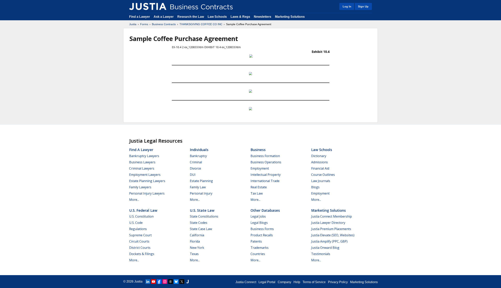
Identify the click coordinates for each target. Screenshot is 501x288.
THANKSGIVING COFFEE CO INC (200, 24)
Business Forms (262, 229)
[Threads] (170, 281)
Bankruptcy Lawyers (144, 156)
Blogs (315, 187)
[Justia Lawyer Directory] (187, 281)
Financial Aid (320, 168)
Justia (132, 24)
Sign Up (363, 6)
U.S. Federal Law (143, 210)
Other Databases (265, 210)
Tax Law (256, 193)
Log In (347, 6)
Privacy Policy (338, 282)
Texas (194, 254)
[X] (181, 281)
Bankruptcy (198, 156)
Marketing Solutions (290, 16)
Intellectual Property (265, 174)
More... (134, 199)
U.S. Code (136, 222)
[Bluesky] (176, 281)
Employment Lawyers (144, 174)
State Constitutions (204, 216)
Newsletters (262, 16)
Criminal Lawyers (141, 168)
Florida (195, 241)
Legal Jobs (258, 216)
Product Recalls (261, 235)
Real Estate (258, 187)
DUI (193, 174)
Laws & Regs (240, 16)
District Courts (139, 247)
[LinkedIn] (147, 281)
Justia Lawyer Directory (328, 222)
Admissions (319, 162)
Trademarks (259, 247)
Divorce (195, 168)
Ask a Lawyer (164, 16)
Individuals (199, 149)
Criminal (196, 162)
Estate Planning (201, 181)
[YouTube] (153, 281)
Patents (256, 241)
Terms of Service (314, 282)
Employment (259, 168)
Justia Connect (245, 282)
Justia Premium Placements (331, 229)
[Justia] (147, 6)
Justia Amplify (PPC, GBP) (329, 241)
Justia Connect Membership (331, 216)
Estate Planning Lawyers (147, 181)
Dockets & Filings (141, 254)
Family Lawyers (140, 187)
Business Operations (265, 162)
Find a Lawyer (139, 16)
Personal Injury (201, 193)
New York (197, 247)
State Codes (198, 222)
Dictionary (318, 156)
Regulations (138, 229)
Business (258, 149)
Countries (257, 254)
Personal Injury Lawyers (147, 193)
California (197, 235)
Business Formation (265, 156)
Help (297, 282)
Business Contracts (164, 24)
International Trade (264, 181)
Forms (144, 24)
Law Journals (320, 181)
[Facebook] (159, 281)
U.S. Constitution (141, 216)
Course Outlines (323, 174)
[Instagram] (164, 281)
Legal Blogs (259, 222)
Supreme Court (140, 235)
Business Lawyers (142, 162)
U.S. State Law (202, 210)
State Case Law (201, 229)
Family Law (198, 187)
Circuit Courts (139, 241)
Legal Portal (267, 282)
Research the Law (190, 16)
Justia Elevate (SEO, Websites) (332, 235)
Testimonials (320, 254)
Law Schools (217, 16)
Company (284, 282)
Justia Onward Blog (325, 247)
